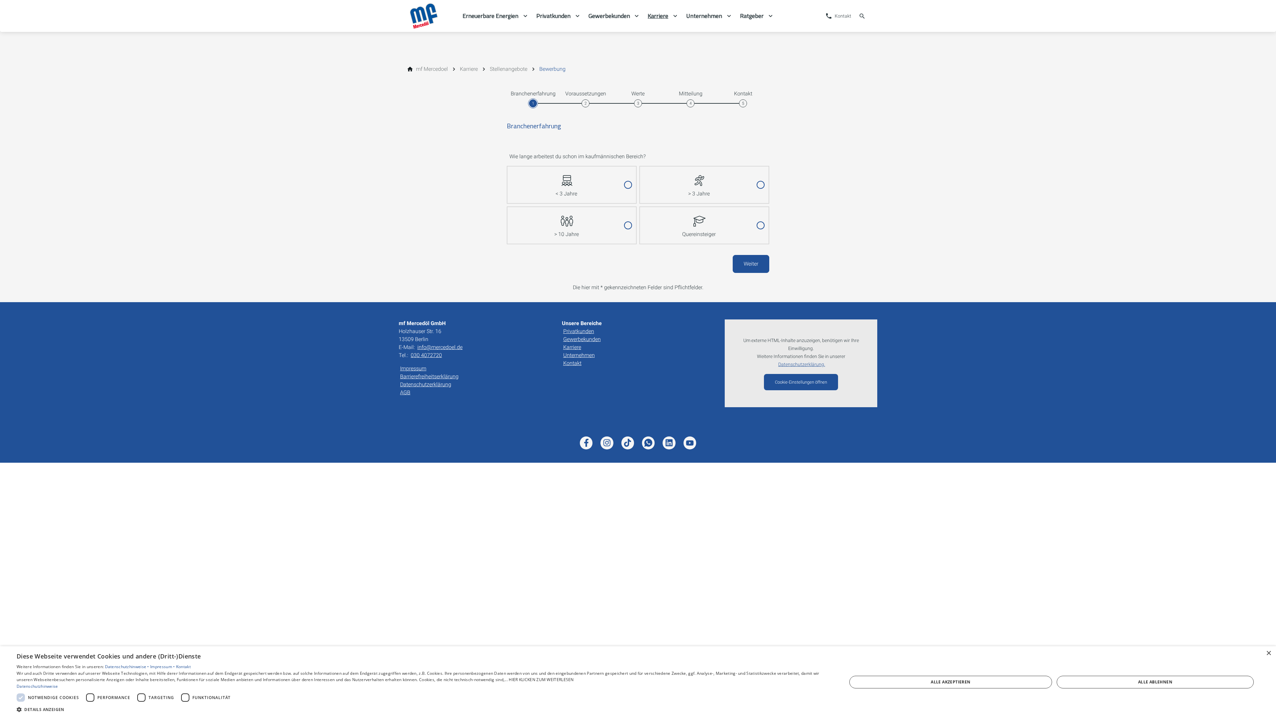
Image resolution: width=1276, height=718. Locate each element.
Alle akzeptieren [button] (950, 682)
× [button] (1268, 653)
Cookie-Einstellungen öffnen (801, 382)
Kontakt (572, 363)
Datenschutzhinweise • (128, 666)
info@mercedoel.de (440, 347)
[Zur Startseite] (430, 16)
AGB (405, 392)
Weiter (751, 264)
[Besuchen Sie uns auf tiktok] (627, 442)
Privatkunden (578, 331)
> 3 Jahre (699, 193)
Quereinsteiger (699, 234)
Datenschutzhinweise (37, 686)
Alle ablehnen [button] (1155, 682)
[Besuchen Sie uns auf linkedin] (669, 442)
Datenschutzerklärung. (801, 364)
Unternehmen (579, 355)
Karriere (572, 347)
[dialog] (638, 682)
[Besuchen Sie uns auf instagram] (606, 442)
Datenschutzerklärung (425, 384)
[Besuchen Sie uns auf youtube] (690, 442)
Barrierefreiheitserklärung (429, 376)
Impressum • (163, 666)
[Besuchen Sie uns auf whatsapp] (648, 442)
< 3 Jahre (566, 193)
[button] (419, 709)
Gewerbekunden (582, 339)
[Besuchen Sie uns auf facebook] (586, 442)
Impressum (413, 368)
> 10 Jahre (566, 234)
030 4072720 (426, 355)
